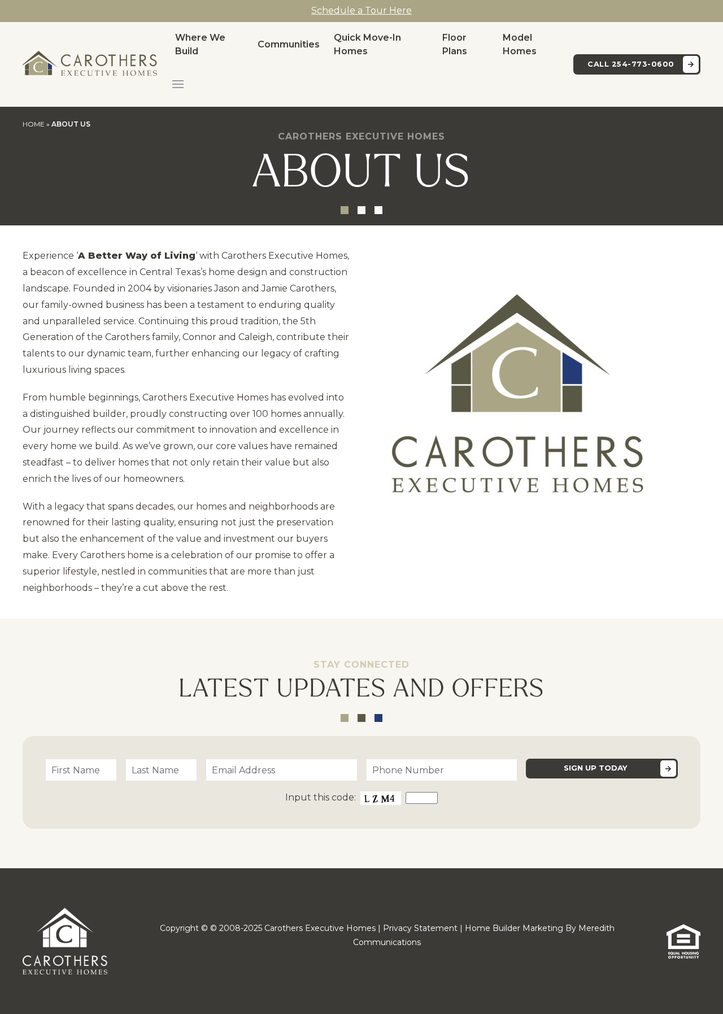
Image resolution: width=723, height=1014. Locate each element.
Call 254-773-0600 (630, 64)
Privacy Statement (420, 928)
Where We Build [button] (200, 44)
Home (34, 124)
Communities (289, 44)
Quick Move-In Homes (367, 44)
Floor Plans (454, 44)
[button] (178, 84)
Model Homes (520, 44)
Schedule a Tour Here (361, 10)
